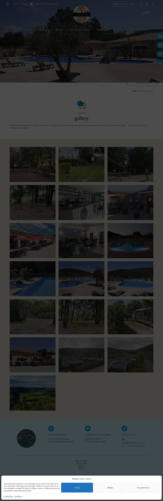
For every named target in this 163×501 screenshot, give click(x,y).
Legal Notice (18, 496)
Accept (77, 488)
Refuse (110, 488)
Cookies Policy (8, 496)
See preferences (143, 488)
